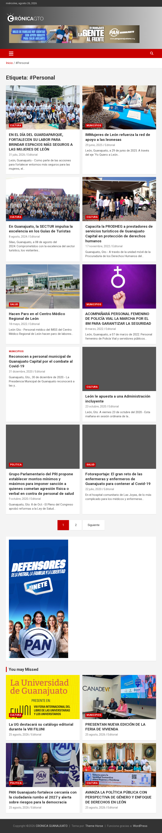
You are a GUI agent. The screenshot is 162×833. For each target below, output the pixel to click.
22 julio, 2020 (93, 489)
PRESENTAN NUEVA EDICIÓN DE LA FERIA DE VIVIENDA (115, 727)
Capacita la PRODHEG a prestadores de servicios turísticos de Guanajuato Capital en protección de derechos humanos (119, 233)
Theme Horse (94, 826)
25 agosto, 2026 (19, 734)
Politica (16, 464)
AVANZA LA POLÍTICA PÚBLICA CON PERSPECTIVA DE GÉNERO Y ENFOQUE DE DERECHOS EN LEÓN (118, 797)
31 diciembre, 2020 (21, 371)
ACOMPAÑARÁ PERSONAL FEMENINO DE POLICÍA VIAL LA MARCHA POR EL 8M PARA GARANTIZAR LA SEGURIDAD (118, 319)
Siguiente (94, 525)
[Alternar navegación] (11, 53)
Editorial (32, 154)
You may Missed (23, 669)
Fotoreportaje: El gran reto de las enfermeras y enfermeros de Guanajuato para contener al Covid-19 (118, 479)
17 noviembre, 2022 (97, 246)
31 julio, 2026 (17, 154)
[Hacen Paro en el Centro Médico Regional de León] (43, 286)
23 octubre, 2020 (95, 406)
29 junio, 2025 (94, 145)
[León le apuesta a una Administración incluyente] (119, 369)
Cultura (15, 125)
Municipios (94, 125)
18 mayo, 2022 (18, 324)
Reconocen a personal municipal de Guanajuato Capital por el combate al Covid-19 (41, 361)
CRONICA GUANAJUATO (52, 826)
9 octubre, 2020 (18, 498)
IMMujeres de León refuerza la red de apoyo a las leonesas (117, 137)
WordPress (140, 826)
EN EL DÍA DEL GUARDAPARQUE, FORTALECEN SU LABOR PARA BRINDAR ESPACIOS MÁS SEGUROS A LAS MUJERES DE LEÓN (41, 142)
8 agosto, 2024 (18, 236)
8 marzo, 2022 (94, 328)
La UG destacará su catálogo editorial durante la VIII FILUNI (41, 727)
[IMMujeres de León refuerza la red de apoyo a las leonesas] (119, 107)
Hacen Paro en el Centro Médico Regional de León (37, 316)
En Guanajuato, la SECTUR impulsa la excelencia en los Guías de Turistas (41, 229)
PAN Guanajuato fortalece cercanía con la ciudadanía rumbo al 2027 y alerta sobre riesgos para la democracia (43, 797)
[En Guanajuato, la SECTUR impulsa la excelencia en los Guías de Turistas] (43, 199)
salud (14, 304)
